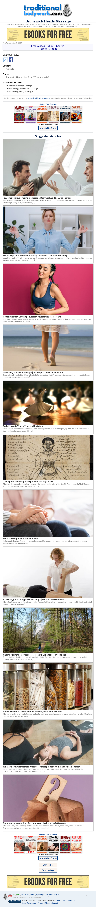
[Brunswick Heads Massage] (6, 61)
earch (60, 45)
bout (53, 48)
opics (43, 48)
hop (51, 45)
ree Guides (38, 45)
